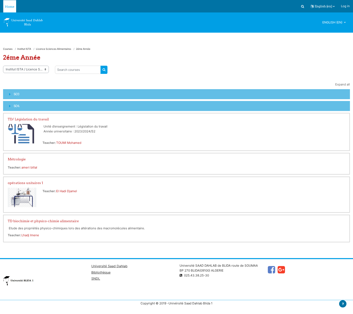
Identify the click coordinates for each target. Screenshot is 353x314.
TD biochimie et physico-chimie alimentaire (43, 221)
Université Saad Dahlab (109, 266)
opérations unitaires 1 (25, 183)
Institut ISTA (24, 48)
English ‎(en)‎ (332, 22)
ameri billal (29, 167)
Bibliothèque (101, 272)
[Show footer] (342, 303)
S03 (16, 94)
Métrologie (17, 159)
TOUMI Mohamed (68, 143)
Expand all (342, 84)
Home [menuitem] (10, 7)
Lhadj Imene (30, 235)
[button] (302, 6)
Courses (7, 48)
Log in (345, 6)
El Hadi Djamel (66, 191)
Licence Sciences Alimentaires (53, 48)
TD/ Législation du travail (28, 119)
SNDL (95, 278)
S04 (17, 106)
